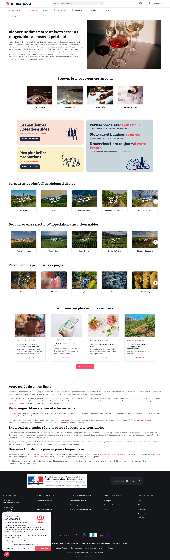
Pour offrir (108, 509)
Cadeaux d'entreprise (112, 505)
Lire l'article (30, 358)
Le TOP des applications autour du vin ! (66, 345)
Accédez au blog (85, 366)
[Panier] (140, 3)
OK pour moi (43, 548)
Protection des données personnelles (81, 543)
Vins (139, 501)
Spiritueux (142, 509)
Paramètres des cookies (85, 557)
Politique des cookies (119, 543)
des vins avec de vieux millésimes (113, 454)
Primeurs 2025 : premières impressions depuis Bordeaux (28, 345)
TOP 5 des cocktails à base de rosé (102, 345)
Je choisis (26, 548)
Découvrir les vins (30, 139)
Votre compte (157, 3)
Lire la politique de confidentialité (15, 541)
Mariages (107, 501)
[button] (7, 554)
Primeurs (141, 518)
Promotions (142, 513)
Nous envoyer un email (11, 503)
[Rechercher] (102, 3)
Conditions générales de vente (54, 543)
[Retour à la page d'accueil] (18, 3)
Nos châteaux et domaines (80, 509)
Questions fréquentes (45, 509)
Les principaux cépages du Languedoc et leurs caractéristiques (137, 346)
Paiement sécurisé (43, 505)
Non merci (10, 548)
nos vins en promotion (38, 457)
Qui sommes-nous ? (78, 501)
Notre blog (74, 505)
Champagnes (143, 505)
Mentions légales (103, 543)
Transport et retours (44, 501)
